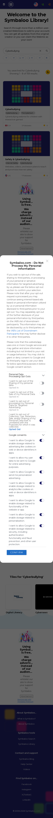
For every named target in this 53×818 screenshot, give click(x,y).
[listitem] (26, 375)
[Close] (47, 261)
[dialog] (26, 409)
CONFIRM (16, 552)
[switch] (41, 383)
